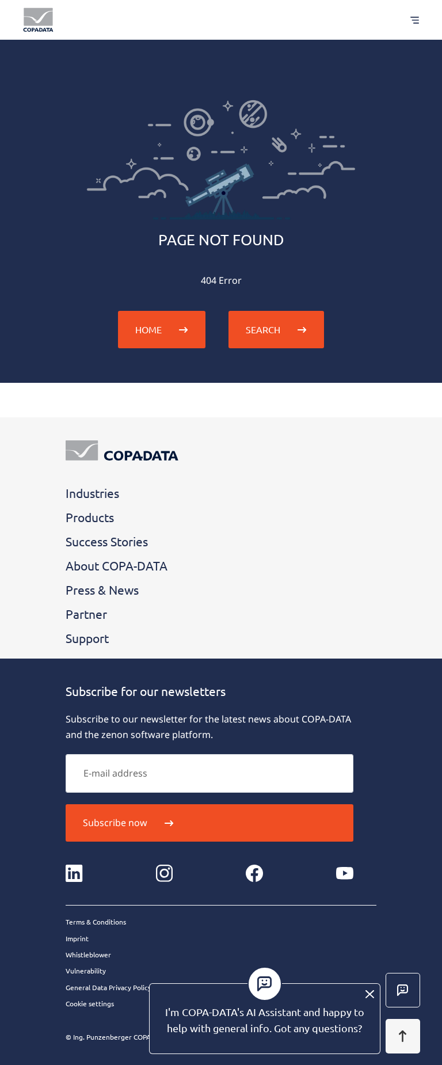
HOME (148, 329)
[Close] (369, 994)
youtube (344, 873)
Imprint (77, 938)
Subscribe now (115, 822)
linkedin (74, 873)
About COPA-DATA (116, 565)
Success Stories (107, 541)
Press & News (102, 589)
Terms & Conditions (96, 921)
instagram (164, 873)
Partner (86, 613)
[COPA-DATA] (38, 20)
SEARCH (263, 329)
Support (87, 637)
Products (90, 516)
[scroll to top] (403, 1036)
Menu (409, 20)
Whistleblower (88, 954)
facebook (254, 873)
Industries (92, 492)
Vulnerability (86, 970)
